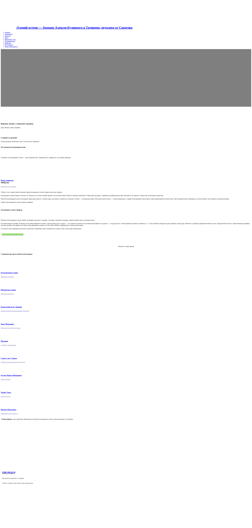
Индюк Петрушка (8, 410)
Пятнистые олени (8, 290)
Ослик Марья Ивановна (11, 375)
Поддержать (9, 45)
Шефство (8, 43)
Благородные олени (9, 273)
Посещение (8, 34)
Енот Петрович (7, 324)
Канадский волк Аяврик (11, 307)
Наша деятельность (11, 46)
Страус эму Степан (9, 358)
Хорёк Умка (6, 392)
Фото (6, 38)
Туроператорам (10, 41)
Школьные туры (10, 39)
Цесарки (4, 341)
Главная (7, 32)
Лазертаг (8, 36)
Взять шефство (7, 180)
